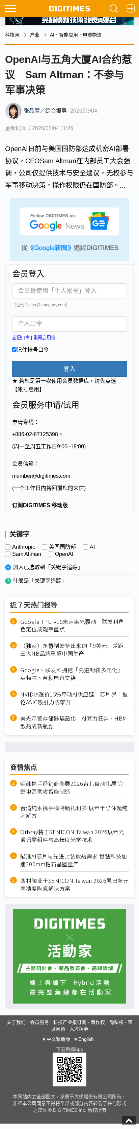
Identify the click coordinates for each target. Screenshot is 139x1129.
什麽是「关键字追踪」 (40, 581)
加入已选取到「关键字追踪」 (48, 567)
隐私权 (116, 1022)
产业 (34, 35)
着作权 (98, 1022)
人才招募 (79, 1029)
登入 (69, 369)
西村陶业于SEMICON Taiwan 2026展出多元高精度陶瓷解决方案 (74, 884)
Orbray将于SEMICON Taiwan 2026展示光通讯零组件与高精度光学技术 (72, 836)
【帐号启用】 (28, 389)
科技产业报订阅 (69, 1022)
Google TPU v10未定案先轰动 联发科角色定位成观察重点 (72, 625)
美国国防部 (62, 547)
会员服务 (39, 1022)
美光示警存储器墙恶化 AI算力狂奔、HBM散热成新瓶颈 (73, 722)
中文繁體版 (58, 1039)
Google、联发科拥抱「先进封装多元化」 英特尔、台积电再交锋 (73, 674)
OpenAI (64, 554)
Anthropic (23, 547)
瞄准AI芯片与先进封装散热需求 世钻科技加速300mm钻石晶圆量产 (73, 860)
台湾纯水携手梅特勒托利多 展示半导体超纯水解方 (74, 812)
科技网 (12, 35)
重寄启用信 (44, 337)
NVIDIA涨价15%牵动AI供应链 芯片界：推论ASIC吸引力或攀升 (74, 698)
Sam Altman (26, 554)
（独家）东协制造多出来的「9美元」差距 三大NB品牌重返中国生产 (74, 649)
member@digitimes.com (41, 476)
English (86, 1039)
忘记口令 (21, 337)
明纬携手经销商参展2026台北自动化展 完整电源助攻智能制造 (72, 787)
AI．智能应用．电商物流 (76, 35)
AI (92, 547)
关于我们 (16, 1022)
